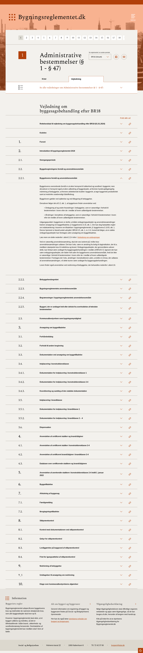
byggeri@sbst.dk (118, 645)
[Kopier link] (130, 124)
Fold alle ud (125, 118)
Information (19, 598)
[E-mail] (124, 57)
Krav (44, 79)
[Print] (116, 57)
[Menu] (133, 16)
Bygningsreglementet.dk (52, 17)
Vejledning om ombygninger (89, 237)
